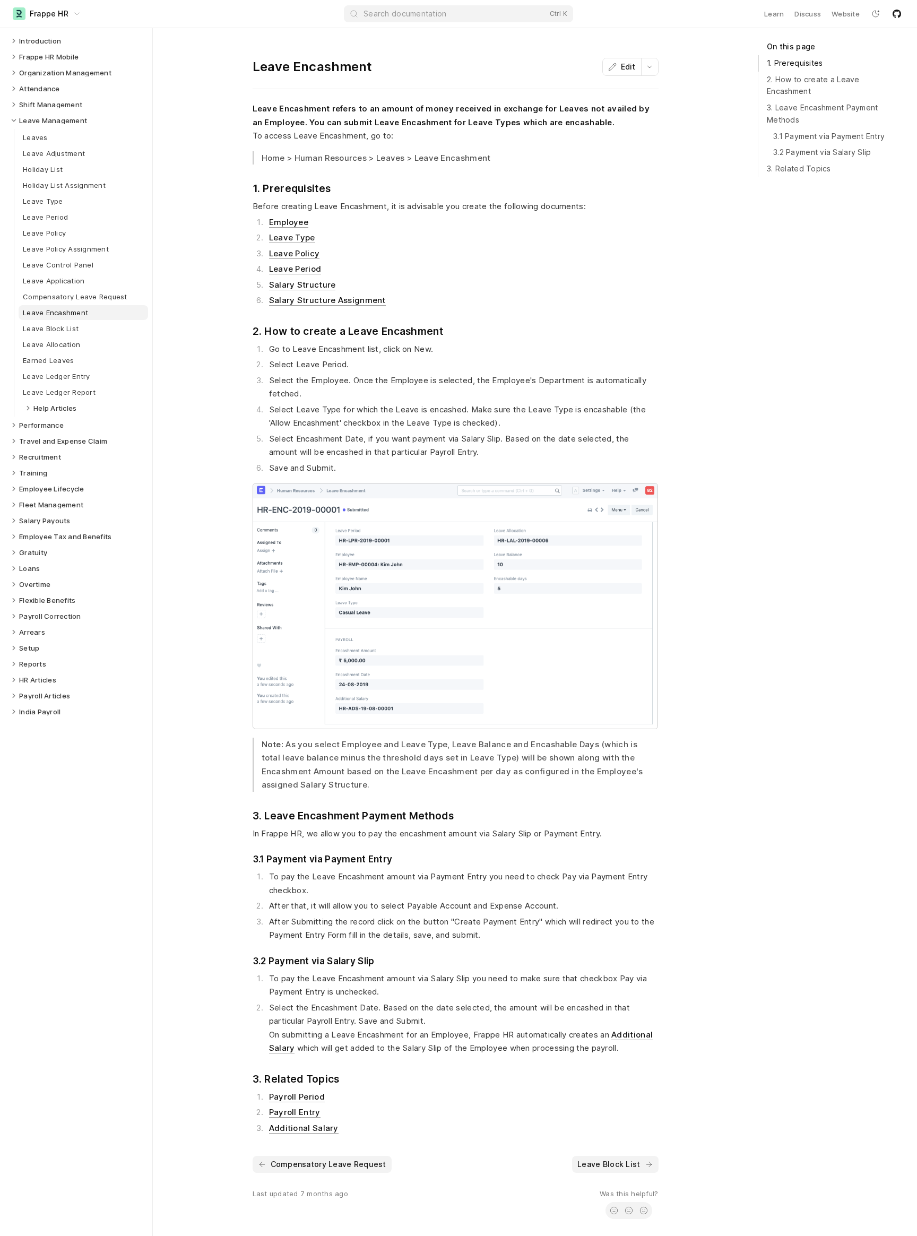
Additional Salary (304, 1128)
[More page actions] (649, 66)
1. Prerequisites (795, 62)
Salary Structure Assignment (327, 300)
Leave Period (295, 269)
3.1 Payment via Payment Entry (829, 136)
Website (846, 14)
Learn (774, 14)
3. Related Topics (799, 168)
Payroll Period (297, 1097)
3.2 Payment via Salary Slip (822, 152)
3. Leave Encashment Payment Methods (822, 113)
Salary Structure (302, 285)
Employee (288, 222)
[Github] (896, 13)
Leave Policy (294, 253)
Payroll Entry (295, 1112)
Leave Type (292, 237)
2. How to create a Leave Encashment (813, 85)
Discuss (807, 14)
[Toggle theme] (875, 13)
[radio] (614, 1210)
